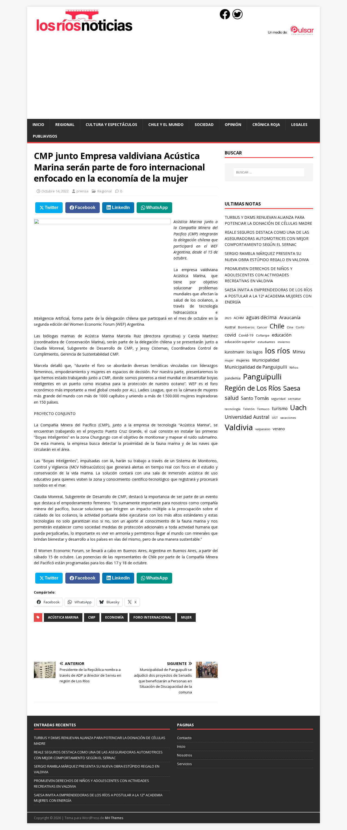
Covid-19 (246, 335)
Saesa (291, 388)
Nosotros (184, 755)
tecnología (232, 409)
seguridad (278, 399)
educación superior (240, 342)
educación (281, 335)
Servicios (184, 763)
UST (275, 418)
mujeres (243, 360)
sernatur (294, 399)
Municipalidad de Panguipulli (256, 367)
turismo (280, 408)
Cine (290, 327)
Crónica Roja (266, 124)
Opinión (233, 124)
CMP (91, 617)
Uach (298, 407)
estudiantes (266, 342)
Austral (230, 327)
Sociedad (204, 124)
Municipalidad (265, 360)
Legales (299, 124)
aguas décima (261, 317)
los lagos (255, 351)
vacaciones (288, 418)
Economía (114, 617)
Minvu (299, 352)
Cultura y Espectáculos (111, 124)
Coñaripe (262, 335)
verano (279, 428)
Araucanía (289, 317)
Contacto (184, 737)
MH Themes (114, 818)
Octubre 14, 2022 (55, 191)
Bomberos (246, 327)
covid (230, 335)
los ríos (277, 351)
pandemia (232, 378)
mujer (186, 617)
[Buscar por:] (269, 172)
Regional (65, 124)
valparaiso (262, 429)
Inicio (38, 124)
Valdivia (239, 427)
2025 (228, 318)
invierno (284, 342)
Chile (277, 326)
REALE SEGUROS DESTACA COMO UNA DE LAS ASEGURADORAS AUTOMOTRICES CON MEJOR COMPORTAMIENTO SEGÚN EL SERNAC (267, 238)
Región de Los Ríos (253, 388)
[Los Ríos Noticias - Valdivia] (173, 34)
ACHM (239, 317)
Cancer (262, 327)
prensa (82, 191)
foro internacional (152, 617)
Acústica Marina (63, 617)
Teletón (249, 409)
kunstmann (234, 351)
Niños (294, 367)
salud (232, 397)
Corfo (300, 327)
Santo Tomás (255, 398)
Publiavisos (45, 136)
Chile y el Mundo (166, 124)
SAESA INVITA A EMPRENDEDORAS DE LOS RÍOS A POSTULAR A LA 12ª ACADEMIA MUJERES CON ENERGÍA (268, 296)
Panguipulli (262, 376)
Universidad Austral (247, 417)
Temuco (263, 409)
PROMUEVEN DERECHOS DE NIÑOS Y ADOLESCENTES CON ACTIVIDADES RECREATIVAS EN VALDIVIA (258, 274)
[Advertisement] (173, 78)
